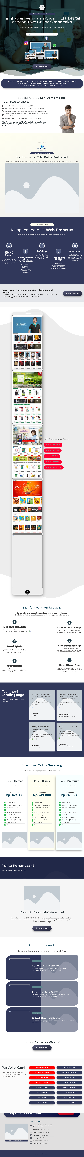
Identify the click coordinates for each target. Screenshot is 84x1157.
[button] (42, 14)
